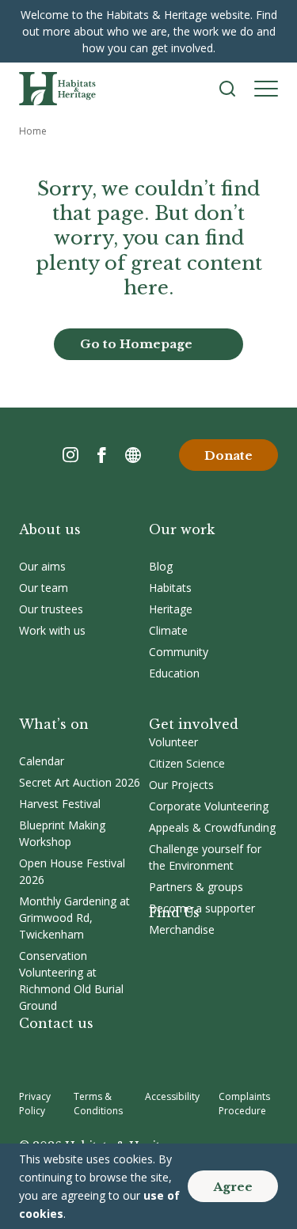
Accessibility (172, 1096)
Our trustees (51, 608)
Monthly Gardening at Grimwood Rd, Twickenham (74, 917)
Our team (43, 587)
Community (178, 651)
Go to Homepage (136, 343)
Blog (161, 566)
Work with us (52, 630)
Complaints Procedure (244, 1103)
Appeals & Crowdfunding (212, 827)
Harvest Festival (60, 803)
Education (174, 673)
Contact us (56, 1023)
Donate (228, 455)
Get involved (193, 724)
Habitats (170, 587)
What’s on (54, 724)
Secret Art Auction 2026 (79, 782)
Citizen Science (187, 763)
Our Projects (181, 784)
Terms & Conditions (98, 1103)
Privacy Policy (35, 1103)
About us (50, 529)
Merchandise (182, 929)
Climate (168, 630)
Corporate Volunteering (208, 806)
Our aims (42, 566)
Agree (233, 1186)
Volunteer (173, 741)
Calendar (41, 760)
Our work (182, 529)
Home (33, 131)
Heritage (170, 608)
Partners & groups (196, 886)
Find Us (174, 912)
